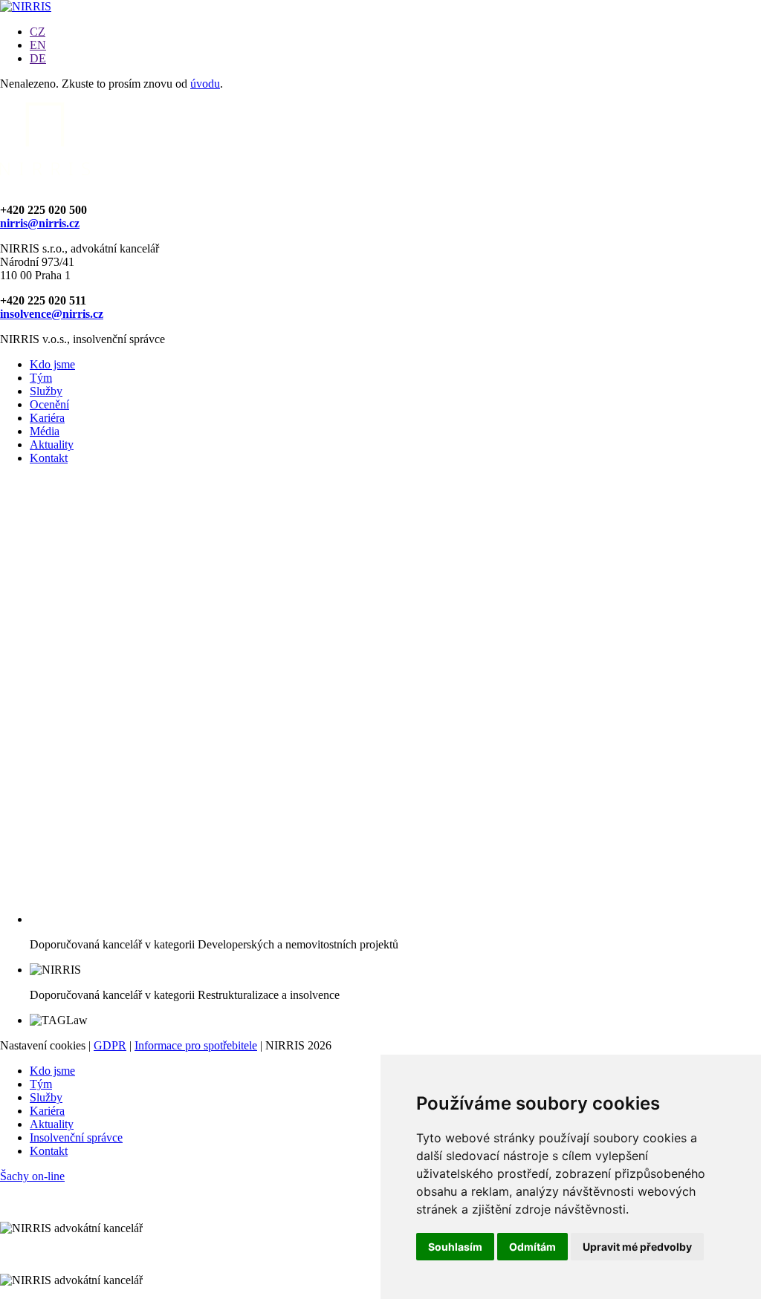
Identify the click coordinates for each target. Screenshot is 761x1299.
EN (38, 45)
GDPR (110, 1045)
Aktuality (52, 444)
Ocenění (49, 404)
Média (44, 431)
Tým (41, 377)
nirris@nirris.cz (40, 223)
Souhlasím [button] (455, 1246)
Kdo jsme (52, 364)
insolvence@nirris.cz (51, 313)
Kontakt (49, 458)
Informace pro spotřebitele (196, 1045)
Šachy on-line (32, 1176)
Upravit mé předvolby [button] (637, 1246)
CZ (37, 31)
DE (38, 58)
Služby (46, 391)
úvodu (205, 83)
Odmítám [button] (532, 1246)
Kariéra (47, 417)
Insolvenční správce (76, 1137)
